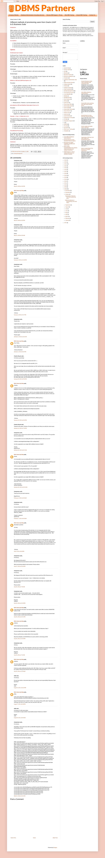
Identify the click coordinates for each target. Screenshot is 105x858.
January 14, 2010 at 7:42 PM (20, 428)
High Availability (67, 89)
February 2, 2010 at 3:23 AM (20, 498)
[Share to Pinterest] (40, 151)
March (66, 216)
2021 (65, 164)
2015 (65, 175)
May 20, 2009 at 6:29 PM (19, 220)
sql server (66, 127)
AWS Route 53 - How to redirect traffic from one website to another (69, 153)
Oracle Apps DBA (68, 104)
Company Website (13, 15)
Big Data (66, 73)
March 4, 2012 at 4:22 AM (19, 796)
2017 (65, 171)
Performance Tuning (68, 117)
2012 (65, 181)
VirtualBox (66, 130)
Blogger (55, 847)
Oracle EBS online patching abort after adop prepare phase (87, 104)
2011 (65, 183)
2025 (65, 160)
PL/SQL (65, 119)
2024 (65, 162)
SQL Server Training (68, 129)
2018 (65, 169)
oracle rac (66, 114)
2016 (65, 173)
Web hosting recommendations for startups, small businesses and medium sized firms (70, 148)
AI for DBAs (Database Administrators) (69, 137)
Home (34, 837)
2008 (65, 188)
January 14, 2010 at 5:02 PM (20, 379)
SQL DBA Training (69, 15)
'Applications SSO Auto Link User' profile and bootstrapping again (87, 138)
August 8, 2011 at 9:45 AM (20, 717)
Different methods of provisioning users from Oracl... (71, 201)
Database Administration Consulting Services (32, 15)
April (66, 214)
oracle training (67, 115)
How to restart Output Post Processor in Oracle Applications (87, 149)
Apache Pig (66, 68)
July (66, 208)
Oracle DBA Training (81, 15)
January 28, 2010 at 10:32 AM (20, 487)
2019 (65, 167)
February (67, 218)
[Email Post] (31, 151)
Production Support (68, 120)
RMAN (65, 124)
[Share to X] (37, 151)
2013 (65, 179)
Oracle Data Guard (68, 105)
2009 (65, 186)
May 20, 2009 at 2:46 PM (19, 186)
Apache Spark (67, 69)
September (68, 205)
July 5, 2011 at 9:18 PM (19, 551)
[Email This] (34, 151)
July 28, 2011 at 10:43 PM (19, 638)
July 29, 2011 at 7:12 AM (19, 655)
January (67, 220)
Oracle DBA (66, 107)
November (67, 192)
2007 (65, 222)
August (67, 207)
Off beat (65, 100)
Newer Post (13, 837)
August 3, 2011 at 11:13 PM (20, 687)
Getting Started (67, 84)
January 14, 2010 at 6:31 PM (20, 420)
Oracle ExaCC (67, 110)
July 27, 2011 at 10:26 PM (19, 566)
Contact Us (92, 15)
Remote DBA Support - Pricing (54, 15)
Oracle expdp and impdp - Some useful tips (87, 127)
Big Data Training (68, 74)
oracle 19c (66, 102)
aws (65, 71)
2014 (65, 177)
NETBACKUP (67, 97)
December (67, 190)
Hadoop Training (68, 87)
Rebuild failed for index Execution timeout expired (70, 140)
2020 (65, 165)
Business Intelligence (69, 76)
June (66, 210)
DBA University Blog (19, 190)
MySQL (65, 95)
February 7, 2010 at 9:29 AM (20, 518)
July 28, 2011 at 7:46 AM (19, 586)
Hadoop (66, 85)
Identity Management (18, 153)
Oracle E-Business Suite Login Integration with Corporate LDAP (86, 82)
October (67, 194)
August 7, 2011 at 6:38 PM (20, 704)
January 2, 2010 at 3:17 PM (20, 314)
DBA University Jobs (68, 82)
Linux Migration (67, 94)
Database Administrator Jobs (70, 79)
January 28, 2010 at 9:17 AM (20, 450)
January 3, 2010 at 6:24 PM (20, 351)
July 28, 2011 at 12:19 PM (19, 603)
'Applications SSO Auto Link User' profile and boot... (70, 197)
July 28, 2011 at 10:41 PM (19, 616)
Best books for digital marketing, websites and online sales (69, 144)
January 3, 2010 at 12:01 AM (20, 336)
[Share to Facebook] (39, 151)
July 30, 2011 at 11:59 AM (19, 671)
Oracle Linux (67, 112)
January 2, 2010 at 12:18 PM (20, 260)
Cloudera (66, 78)
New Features (67, 99)
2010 (65, 185)
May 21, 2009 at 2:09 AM (19, 235)
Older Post (55, 837)
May (66, 212)
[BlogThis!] (36, 151)
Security (66, 125)
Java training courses (69, 92)
